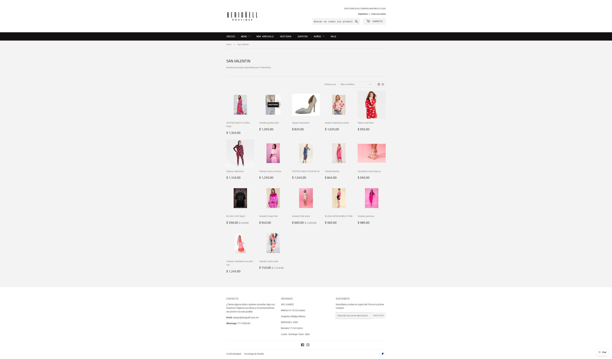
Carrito (376, 21)
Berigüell (237, 354)
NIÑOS (318, 36)
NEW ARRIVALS (265, 36)
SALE (333, 36)
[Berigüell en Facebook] (302, 345)
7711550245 (243, 323)
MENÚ (244, 36)
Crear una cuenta (378, 14)
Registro (378, 315)
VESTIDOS (285, 36)
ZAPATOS (303, 36)
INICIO (230, 36)
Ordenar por (330, 84)
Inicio (228, 44)
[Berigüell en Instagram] (308, 345)
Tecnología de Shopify (254, 354)
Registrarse (363, 14)
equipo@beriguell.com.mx (246, 317)
